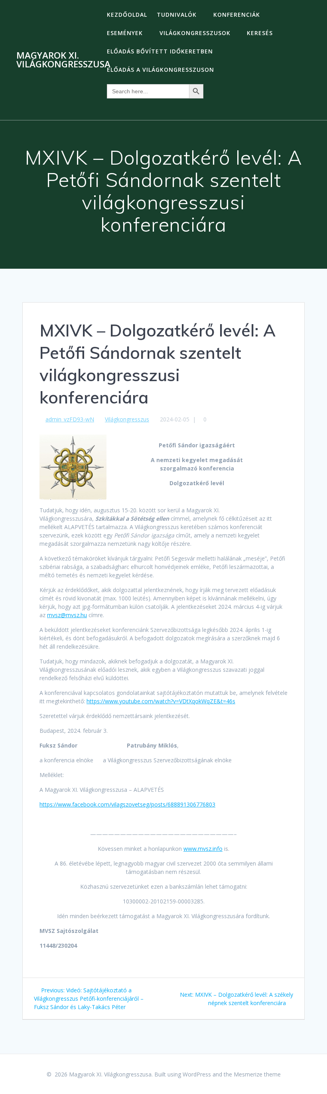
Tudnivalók (177, 14)
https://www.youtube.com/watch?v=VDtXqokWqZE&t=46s (161, 701)
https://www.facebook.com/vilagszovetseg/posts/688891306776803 (127, 804)
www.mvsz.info (203, 848)
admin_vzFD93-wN (69, 419)
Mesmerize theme (257, 1074)
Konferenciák (236, 14)
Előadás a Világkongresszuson (160, 69)
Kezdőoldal (127, 14)
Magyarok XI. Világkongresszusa (63, 60)
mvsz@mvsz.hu (67, 615)
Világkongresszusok (195, 33)
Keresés (260, 33)
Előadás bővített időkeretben (160, 51)
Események (125, 33)
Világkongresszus (127, 419)
